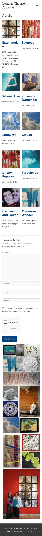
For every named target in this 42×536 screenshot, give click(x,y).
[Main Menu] (37, 5)
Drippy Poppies (8, 174)
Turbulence (30, 172)
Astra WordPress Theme (26, 531)
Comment (6, 252)
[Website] (21, 301)
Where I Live (11, 96)
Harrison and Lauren (10, 213)
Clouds (27, 135)
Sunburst (9, 135)
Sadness (28, 42)
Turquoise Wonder (29, 213)
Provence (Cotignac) (29, 98)
